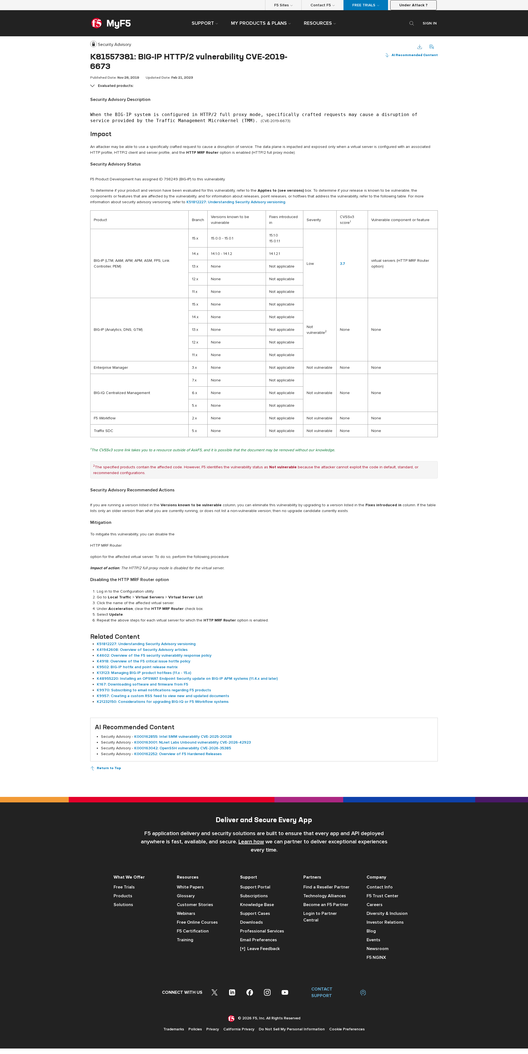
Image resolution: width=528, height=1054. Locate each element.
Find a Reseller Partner (326, 887)
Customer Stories (195, 904)
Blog (371, 931)
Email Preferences (258, 940)
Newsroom (378, 948)
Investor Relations (385, 922)
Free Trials (124, 887)
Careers (375, 904)
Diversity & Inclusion (387, 913)
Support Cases (255, 913)
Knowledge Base (257, 904)
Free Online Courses (197, 922)
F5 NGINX (376, 957)
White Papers (190, 887)
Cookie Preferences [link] (347, 1029)
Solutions (123, 904)
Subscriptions (254, 896)
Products (123, 896)
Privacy (212, 1029)
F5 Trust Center (382, 896)
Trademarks (173, 1029)
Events (373, 940)
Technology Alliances (324, 896)
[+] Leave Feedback (260, 948)
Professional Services (262, 931)
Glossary (186, 896)
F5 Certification (193, 931)
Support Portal (255, 887)
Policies (195, 1029)
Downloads (251, 922)
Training (185, 940)
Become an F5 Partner (325, 904)
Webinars (186, 913)
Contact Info (380, 887)
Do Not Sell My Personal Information (292, 1029)
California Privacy (238, 1029)
